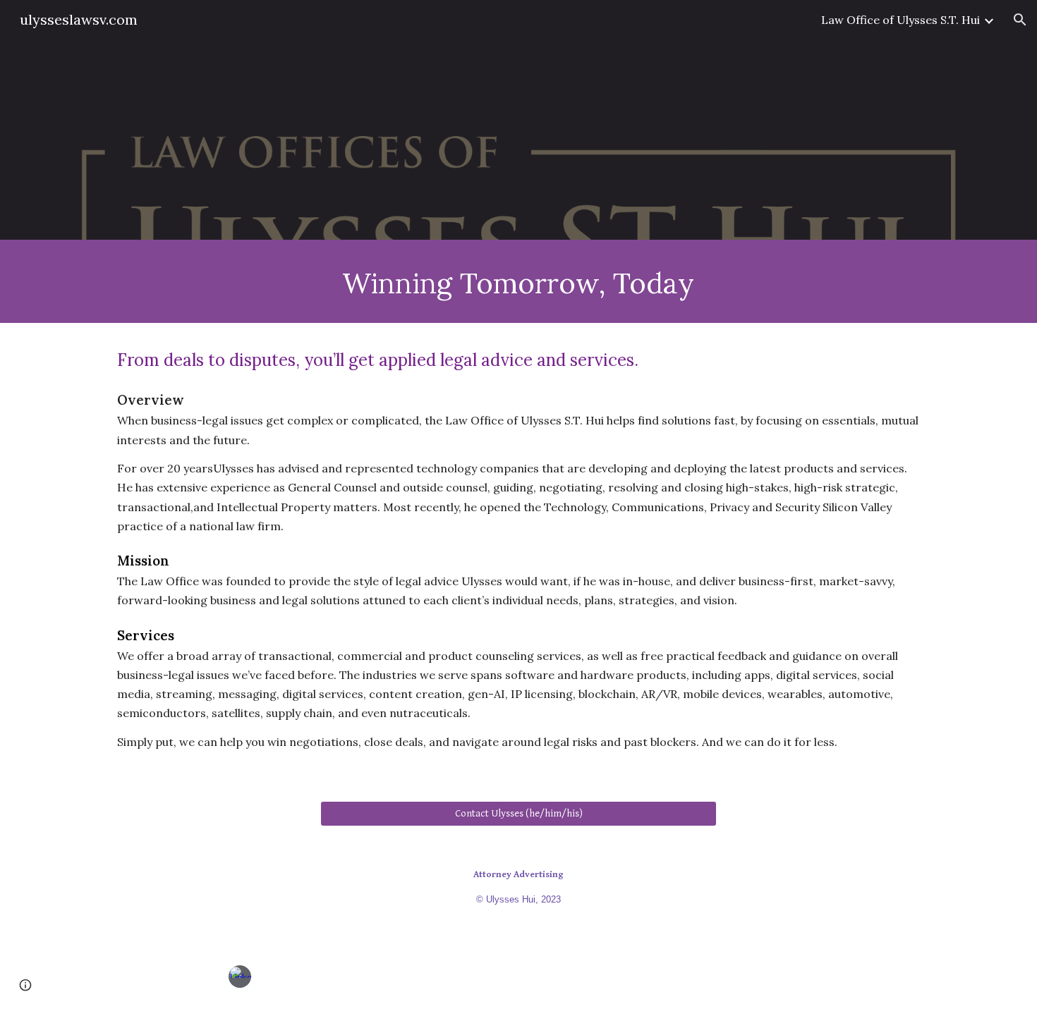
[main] (518, 281)
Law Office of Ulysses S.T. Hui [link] (900, 20)
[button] (1020, 20)
